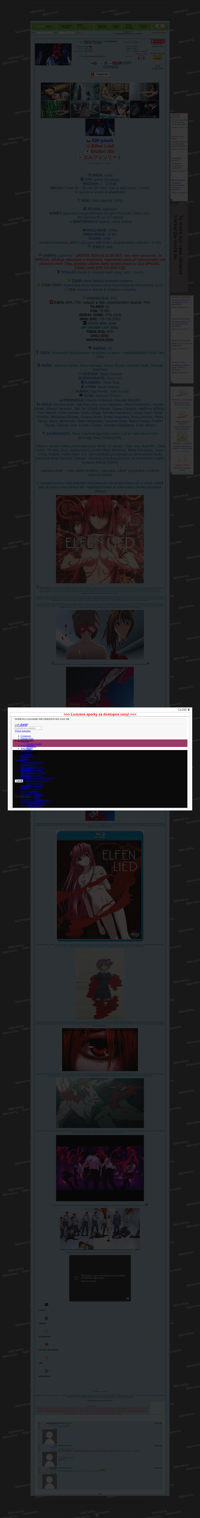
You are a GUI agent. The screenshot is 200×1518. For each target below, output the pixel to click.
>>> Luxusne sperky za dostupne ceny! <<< (100, 714)
